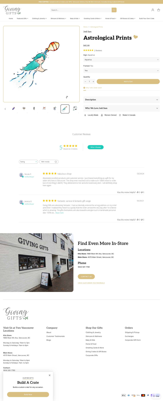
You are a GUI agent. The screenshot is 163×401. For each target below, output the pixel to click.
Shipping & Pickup (132, 332)
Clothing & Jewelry (93, 332)
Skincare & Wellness (94, 336)
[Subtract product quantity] (85, 81)
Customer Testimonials (55, 336)
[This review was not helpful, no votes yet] (141, 192)
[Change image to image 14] (34, 109)
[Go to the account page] (153, 10)
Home (85, 27)
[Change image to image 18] (75, 109)
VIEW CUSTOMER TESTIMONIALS (91, 283)
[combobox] (28, 162)
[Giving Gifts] (12, 10)
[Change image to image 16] (54, 109)
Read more (60, 213)
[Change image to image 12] (14, 109)
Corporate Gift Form (133, 340)
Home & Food (91, 344)
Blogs (48, 340)
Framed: (88, 66)
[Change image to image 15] (44, 109)
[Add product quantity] (93, 81)
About (48, 332)
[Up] (5, 109)
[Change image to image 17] (65, 109)
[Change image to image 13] (24, 109)
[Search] (114, 10)
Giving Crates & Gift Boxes (96, 352)
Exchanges (129, 336)
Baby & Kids (90, 340)
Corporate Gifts (92, 355)
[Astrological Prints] (41, 64)
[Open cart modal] (158, 10)
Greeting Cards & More (95, 348)
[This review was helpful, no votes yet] (137, 192)
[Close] (49, 375)
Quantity (86, 77)
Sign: (89, 55)
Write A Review (95, 147)
